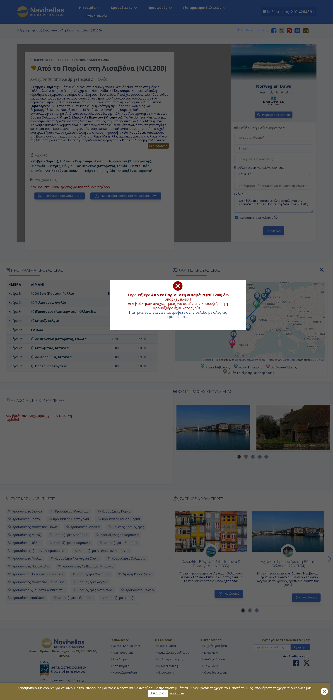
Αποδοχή (158, 693)
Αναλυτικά (177, 693)
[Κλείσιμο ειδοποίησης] (324, 691)
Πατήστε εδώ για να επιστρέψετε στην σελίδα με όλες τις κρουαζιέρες (178, 314)
